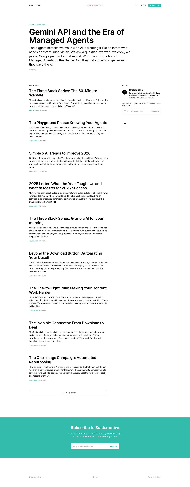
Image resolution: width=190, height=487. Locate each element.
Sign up (95, 477)
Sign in (143, 5)
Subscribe (155, 5)
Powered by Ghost (154, 477)
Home (31, 5)
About (39, 5)
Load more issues (68, 393)
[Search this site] (137, 5)
